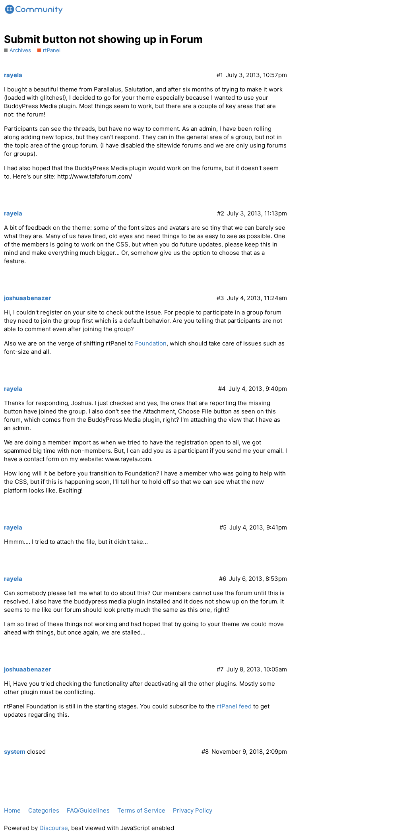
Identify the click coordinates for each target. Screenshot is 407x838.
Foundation (151, 343)
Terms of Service (141, 810)
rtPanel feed (234, 706)
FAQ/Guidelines (88, 810)
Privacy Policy (192, 810)
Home (12, 810)
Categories (43, 810)
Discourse (53, 828)
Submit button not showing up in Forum (103, 39)
